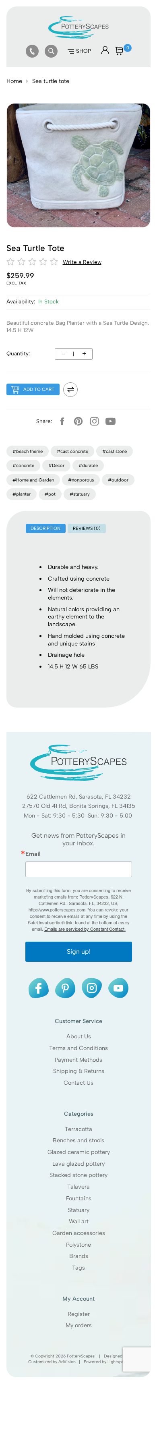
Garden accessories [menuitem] (78, 1233)
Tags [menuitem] (78, 1267)
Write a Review (82, 262)
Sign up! (78, 951)
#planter (21, 494)
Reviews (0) (87, 528)
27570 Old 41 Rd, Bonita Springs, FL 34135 (78, 805)
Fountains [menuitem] (78, 1198)
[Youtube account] (110, 421)
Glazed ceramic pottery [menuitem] (78, 1152)
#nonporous (81, 480)
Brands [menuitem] (78, 1256)
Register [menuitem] (78, 1313)
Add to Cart (38, 389)
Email (32, 854)
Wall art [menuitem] (78, 1221)
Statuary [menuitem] (78, 1209)
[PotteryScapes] (78, 36)
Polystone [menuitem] (78, 1244)
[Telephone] (32, 51)
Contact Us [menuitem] (78, 1082)
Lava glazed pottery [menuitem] (78, 1163)
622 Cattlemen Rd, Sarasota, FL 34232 (78, 796)
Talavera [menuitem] (78, 1186)
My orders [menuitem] (78, 1325)
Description (45, 528)
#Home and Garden (33, 480)
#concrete (23, 465)
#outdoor (118, 480)
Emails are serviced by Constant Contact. (84, 929)
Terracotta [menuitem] (78, 1128)
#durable (88, 465)
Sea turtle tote (50, 81)
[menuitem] (32, 51)
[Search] (51, 51)
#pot (50, 494)
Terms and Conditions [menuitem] (78, 1048)
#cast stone (114, 451)
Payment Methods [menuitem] (78, 1059)
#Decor (56, 465)
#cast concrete (72, 451)
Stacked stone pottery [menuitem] (78, 1175)
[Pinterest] (78, 421)
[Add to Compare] (70, 389)
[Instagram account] (94, 421)
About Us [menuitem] (78, 1036)
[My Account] (105, 52)
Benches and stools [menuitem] (78, 1140)
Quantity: (18, 353)
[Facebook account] (62, 421)
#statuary (80, 494)
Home (14, 81)
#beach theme (27, 451)
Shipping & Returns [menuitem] (78, 1071)
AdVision (67, 1361)
